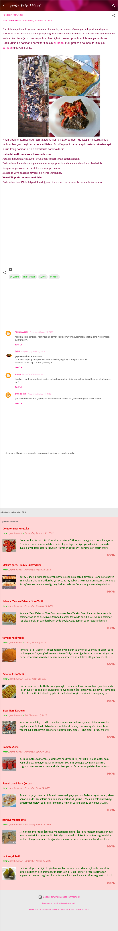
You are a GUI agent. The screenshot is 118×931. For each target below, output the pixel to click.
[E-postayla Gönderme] (10, 271)
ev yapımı (14, 277)
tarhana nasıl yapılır (13, 638)
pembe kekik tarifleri (25, 5)
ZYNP (17, 351)
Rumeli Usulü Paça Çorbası (17, 783)
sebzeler (54, 277)
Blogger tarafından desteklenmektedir (61, 897)
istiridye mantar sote (14, 820)
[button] (114, 15)
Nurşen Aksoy (21, 332)
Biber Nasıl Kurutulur (14, 710)
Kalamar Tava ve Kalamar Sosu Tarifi (22, 601)
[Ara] (114, 6)
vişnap (18, 374)
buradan (58, 43)
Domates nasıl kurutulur (15, 528)
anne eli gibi (20, 394)
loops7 (55, 903)
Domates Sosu (10, 747)
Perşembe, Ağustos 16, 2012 (41, 332)
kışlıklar (42, 277)
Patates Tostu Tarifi (13, 674)
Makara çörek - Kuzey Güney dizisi (21, 565)
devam (111, 555)
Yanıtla (18, 345)
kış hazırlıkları (29, 277)
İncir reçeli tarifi (11, 856)
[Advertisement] (59, 227)
